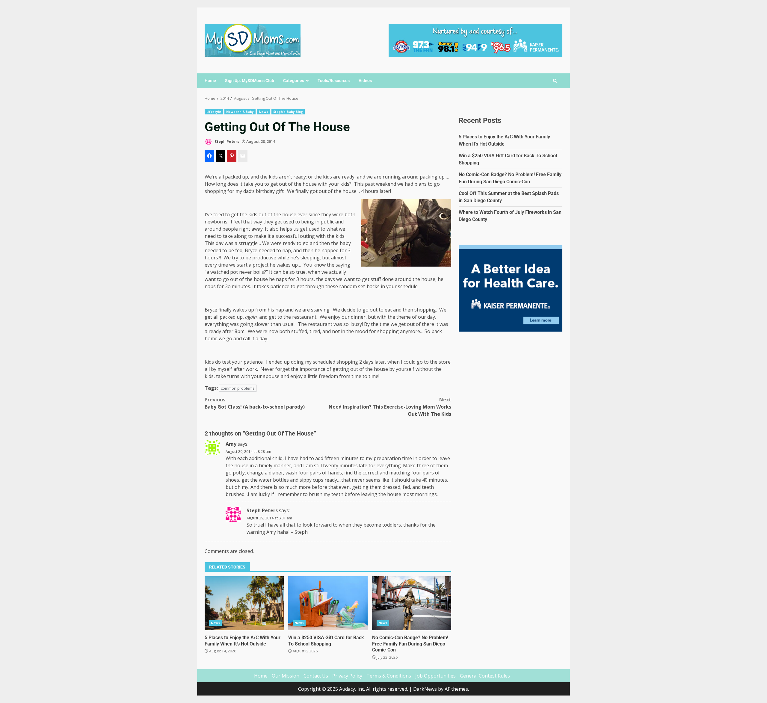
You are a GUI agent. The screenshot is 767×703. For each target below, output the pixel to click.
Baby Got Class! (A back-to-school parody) (255, 403)
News (263, 112)
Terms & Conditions (388, 675)
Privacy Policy (347, 675)
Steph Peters (226, 141)
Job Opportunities (435, 675)
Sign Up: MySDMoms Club (249, 80)
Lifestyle (213, 112)
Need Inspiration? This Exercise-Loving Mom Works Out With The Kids (390, 406)
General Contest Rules (485, 675)
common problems (238, 388)
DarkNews (425, 689)
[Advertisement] (475, 40)
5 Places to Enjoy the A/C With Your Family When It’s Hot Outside (244, 603)
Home (210, 80)
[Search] (555, 81)
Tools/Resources (334, 80)
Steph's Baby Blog (288, 112)
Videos (365, 80)
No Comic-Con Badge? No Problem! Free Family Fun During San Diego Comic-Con (411, 603)
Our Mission (285, 675)
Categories (293, 80)
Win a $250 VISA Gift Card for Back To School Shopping (327, 603)
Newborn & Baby (240, 112)
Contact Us (316, 675)
